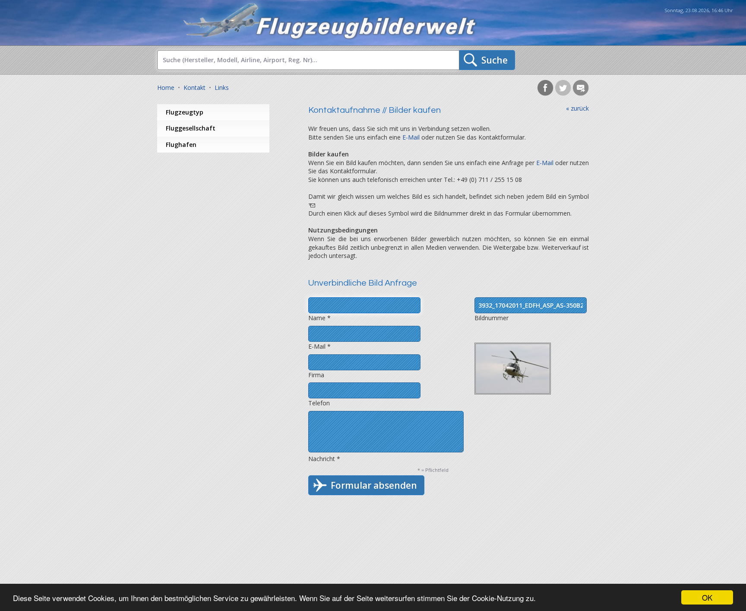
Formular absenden (374, 485)
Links (222, 87)
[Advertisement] (226, 221)
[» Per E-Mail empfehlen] (581, 93)
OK (707, 597)
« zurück (577, 108)
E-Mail (411, 137)
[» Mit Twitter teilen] (563, 93)
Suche (494, 60)
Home (165, 87)
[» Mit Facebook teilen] (545, 93)
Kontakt (194, 87)
